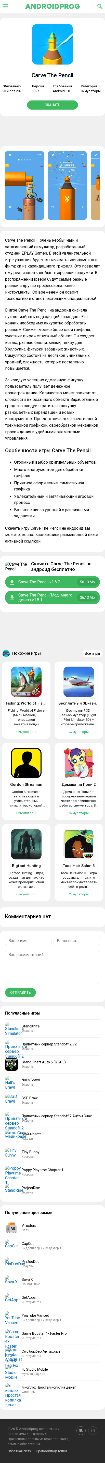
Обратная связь (20, 1451)
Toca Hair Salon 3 (79, 865)
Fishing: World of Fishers (28, 703)
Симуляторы (91, 91)
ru (81, 1431)
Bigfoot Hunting (26, 865)
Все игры (92, 653)
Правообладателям (51, 1451)
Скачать (52, 105)
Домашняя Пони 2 (79, 784)
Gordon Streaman (26, 784)
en (92, 1431)
